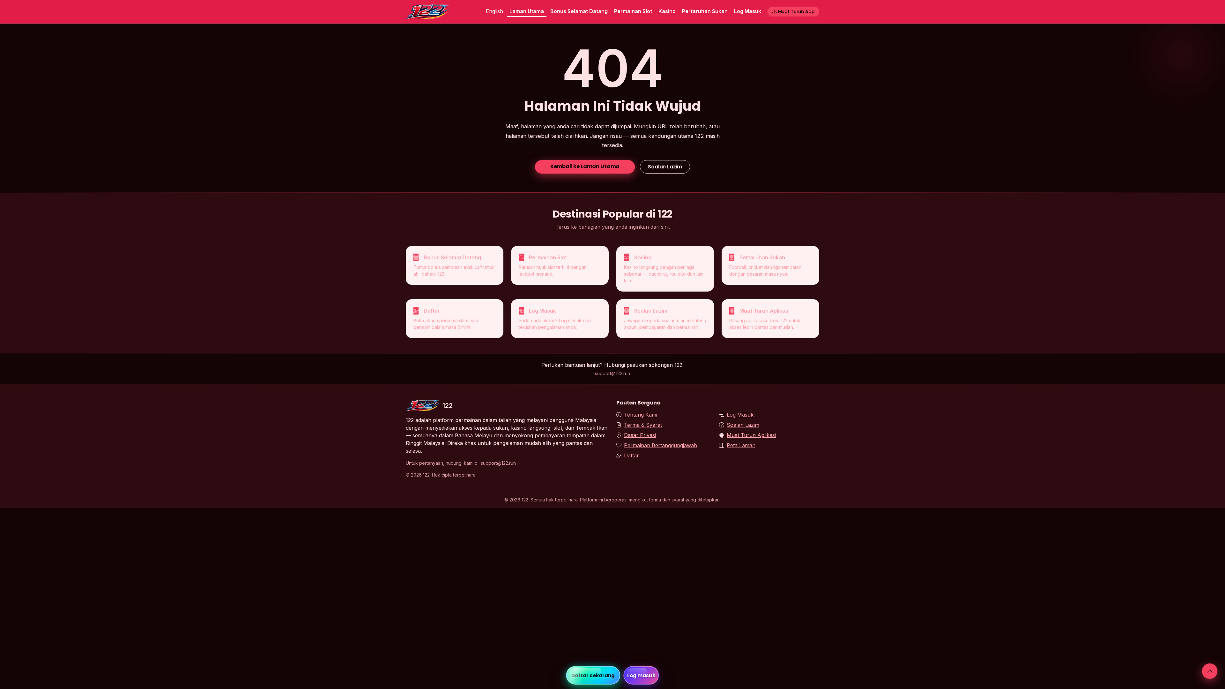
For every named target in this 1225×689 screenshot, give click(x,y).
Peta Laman (741, 445)
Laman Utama (526, 11)
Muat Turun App (796, 11)
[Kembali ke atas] (1209, 671)
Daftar (631, 455)
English (494, 11)
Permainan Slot (633, 11)
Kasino (667, 11)
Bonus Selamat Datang (579, 11)
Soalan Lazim (665, 166)
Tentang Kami (640, 414)
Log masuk (641, 675)
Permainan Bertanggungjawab (660, 445)
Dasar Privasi (640, 435)
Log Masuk (747, 11)
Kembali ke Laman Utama (585, 166)
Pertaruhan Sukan (705, 11)
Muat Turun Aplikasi (751, 435)
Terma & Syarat (643, 425)
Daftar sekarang (593, 675)
